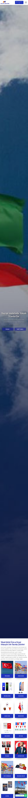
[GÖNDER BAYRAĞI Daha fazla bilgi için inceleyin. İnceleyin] (21, 667)
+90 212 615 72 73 (19, 2)
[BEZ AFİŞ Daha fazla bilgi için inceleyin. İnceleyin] (7, 787)
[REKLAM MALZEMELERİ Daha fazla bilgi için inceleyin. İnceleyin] (21, 767)
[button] (25, 322)
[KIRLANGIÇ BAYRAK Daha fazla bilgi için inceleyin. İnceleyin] (7, 687)
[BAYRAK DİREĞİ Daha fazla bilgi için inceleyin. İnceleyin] (21, 787)
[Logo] (4, 2)
